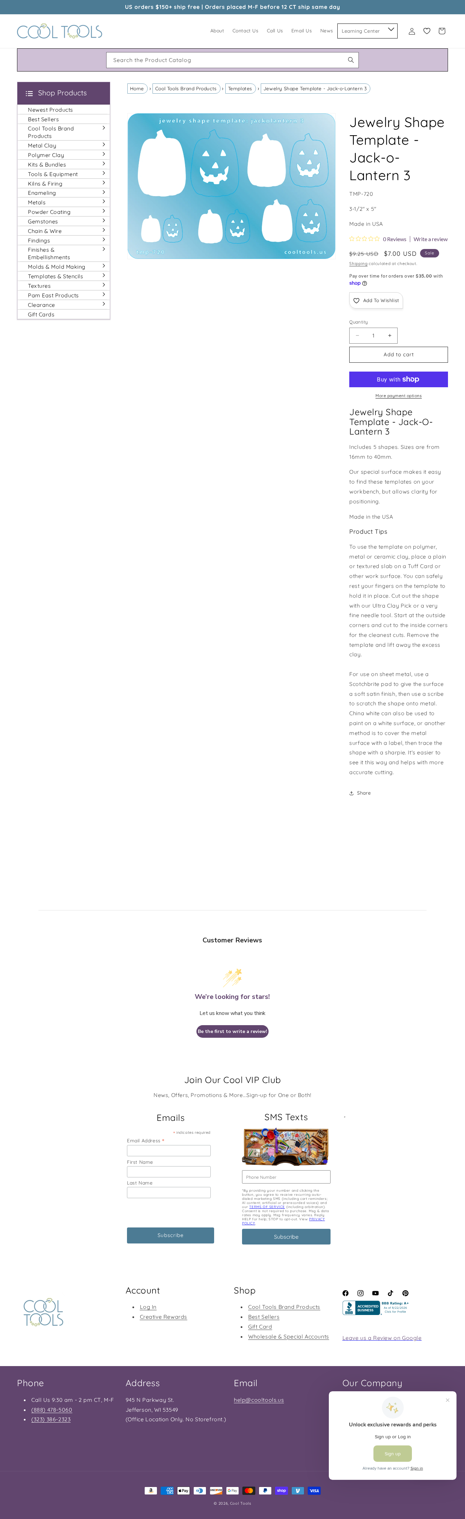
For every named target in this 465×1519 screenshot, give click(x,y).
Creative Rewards (164, 1316)
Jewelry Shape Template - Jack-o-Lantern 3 (315, 88)
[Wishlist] (426, 31)
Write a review (431, 239)
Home (137, 88)
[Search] (350, 59)
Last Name (140, 1183)
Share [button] (364, 793)
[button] (390, 28)
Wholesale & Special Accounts (288, 1336)
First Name (140, 1162)
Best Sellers (263, 1316)
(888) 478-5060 (51, 1409)
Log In (148, 1306)
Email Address (145, 1140)
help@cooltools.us (259, 1399)
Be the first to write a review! (232, 1031)
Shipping (358, 263)
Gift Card (260, 1326)
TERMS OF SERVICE (267, 1207)
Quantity (358, 322)
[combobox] (232, 60)
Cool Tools (240, 1503)
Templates (240, 88)
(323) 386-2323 (50, 1419)
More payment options (398, 395)
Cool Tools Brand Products (186, 88)
